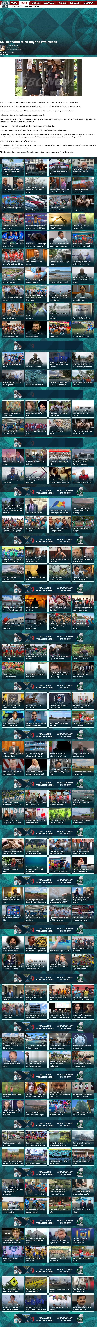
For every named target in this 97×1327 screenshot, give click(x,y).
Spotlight (89, 3)
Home (14, 3)
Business (49, 3)
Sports (36, 3)
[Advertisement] (48, 22)
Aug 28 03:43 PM (18, 6)
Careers (74, 3)
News (24, 3)
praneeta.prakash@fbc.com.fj (15, 49)
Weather (29, 6)
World (62, 3)
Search (36, 6)
